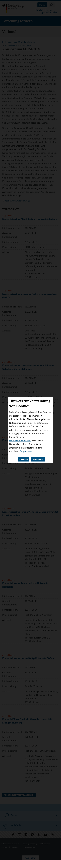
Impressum (26, 451)
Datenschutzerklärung (20, 440)
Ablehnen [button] (23, 459)
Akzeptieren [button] (37, 459)
